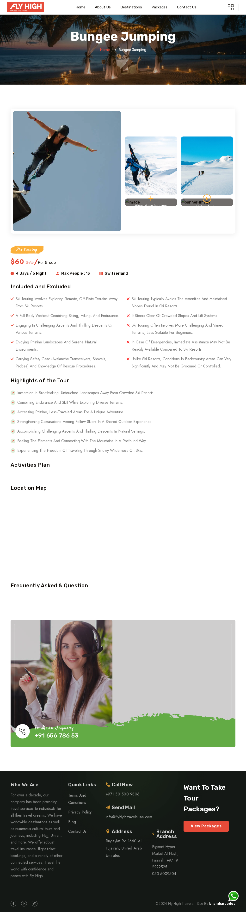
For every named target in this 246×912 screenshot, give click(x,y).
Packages (159, 7)
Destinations (131, 7)
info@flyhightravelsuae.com (129, 817)
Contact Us (187, 7)
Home (80, 7)
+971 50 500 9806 (123, 794)
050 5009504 (164, 873)
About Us (103, 7)
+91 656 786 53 (57, 735)
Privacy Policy (80, 812)
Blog (72, 822)
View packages (206, 826)
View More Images (151, 205)
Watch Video (207, 205)
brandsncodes (222, 904)
